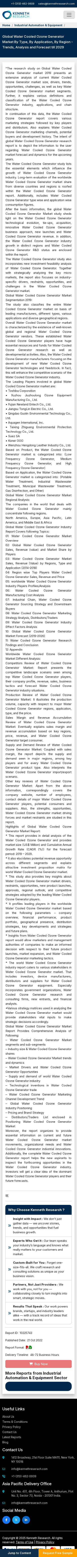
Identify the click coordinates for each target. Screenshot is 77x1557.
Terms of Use (24, 1542)
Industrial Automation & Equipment (38, 25)
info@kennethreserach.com (29, 1469)
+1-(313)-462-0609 (22, 3)
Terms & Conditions (15, 1421)
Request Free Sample (58, 1553)
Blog (5, 1442)
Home (6, 25)
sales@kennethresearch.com (56, 3)
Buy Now (41, 1364)
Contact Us (9, 1432)
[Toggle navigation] (69, 15)
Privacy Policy (11, 1427)
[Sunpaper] (15, 15)
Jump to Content (19, 1553)
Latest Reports (11, 1437)
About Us (8, 1416)
